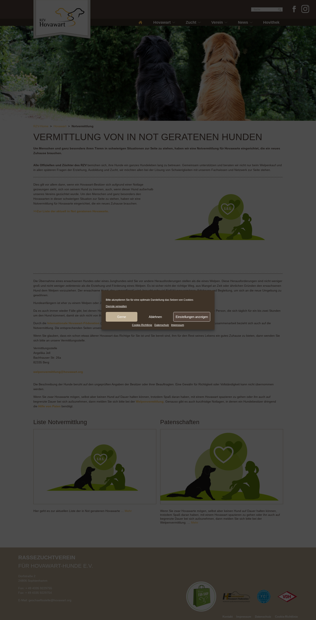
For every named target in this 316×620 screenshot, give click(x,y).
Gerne (121, 317)
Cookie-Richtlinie (142, 325)
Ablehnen (155, 317)
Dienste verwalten (116, 306)
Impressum (177, 325)
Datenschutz (161, 325)
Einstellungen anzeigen (192, 317)
